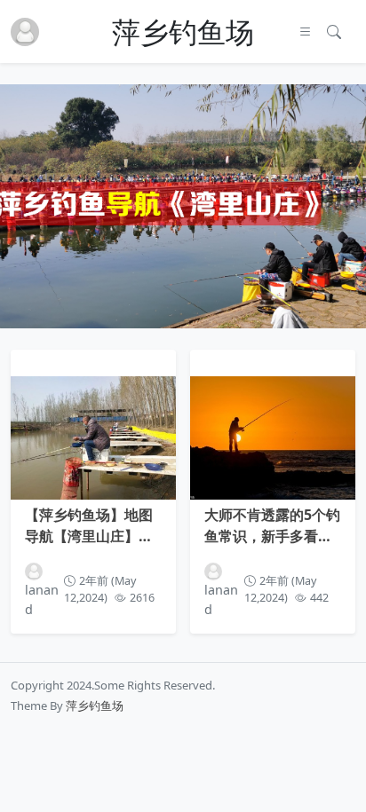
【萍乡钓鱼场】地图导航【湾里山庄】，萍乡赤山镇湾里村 (89, 526)
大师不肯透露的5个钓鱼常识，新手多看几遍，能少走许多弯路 (272, 526)
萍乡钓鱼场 (183, 32)
